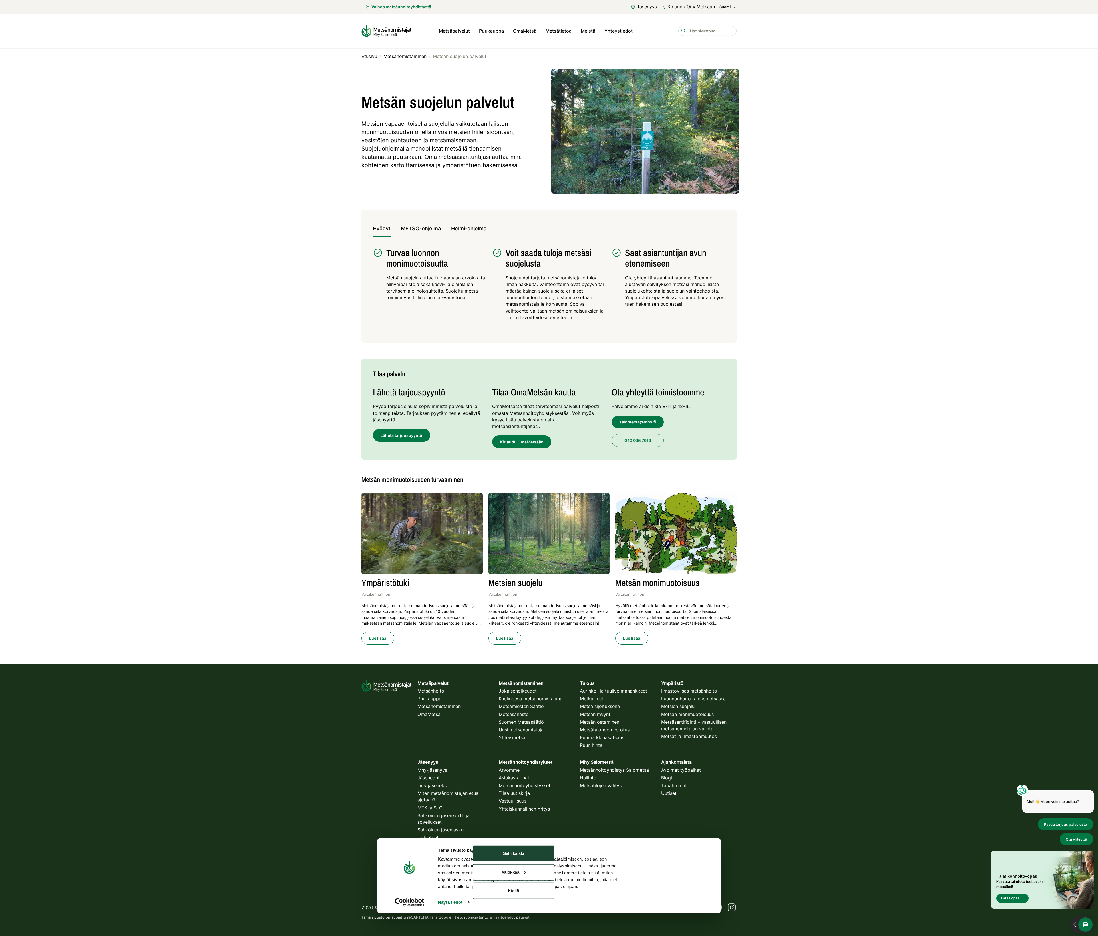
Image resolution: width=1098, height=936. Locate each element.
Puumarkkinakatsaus (602, 737)
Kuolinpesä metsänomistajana (530, 698)
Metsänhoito (430, 691)
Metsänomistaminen (439, 706)
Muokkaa (510, 871)
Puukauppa (491, 31)
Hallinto (588, 778)
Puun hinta (591, 745)
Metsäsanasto (514, 714)
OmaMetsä (524, 31)
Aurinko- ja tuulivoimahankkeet (613, 691)
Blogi (666, 778)
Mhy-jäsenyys (432, 770)
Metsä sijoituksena (600, 706)
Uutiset (669, 793)
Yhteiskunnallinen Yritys (524, 809)
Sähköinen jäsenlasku (440, 830)
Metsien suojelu (678, 706)
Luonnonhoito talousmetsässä (693, 698)
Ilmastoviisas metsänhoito (689, 691)
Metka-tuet (592, 698)
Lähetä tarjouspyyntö (401, 435)
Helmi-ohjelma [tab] (468, 228)
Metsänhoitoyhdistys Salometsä (614, 770)
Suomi (725, 7)
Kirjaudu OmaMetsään (691, 6)
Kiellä (513, 890)
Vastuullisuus (512, 801)
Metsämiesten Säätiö (521, 706)
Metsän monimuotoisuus (687, 714)
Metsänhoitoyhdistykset (524, 785)
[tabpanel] (549, 287)
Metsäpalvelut (454, 31)
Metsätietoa (559, 31)
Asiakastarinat (514, 778)
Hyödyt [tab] (382, 228)
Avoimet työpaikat (681, 770)
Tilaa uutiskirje (514, 793)
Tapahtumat (674, 785)
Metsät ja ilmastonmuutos (689, 736)
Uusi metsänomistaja (521, 730)
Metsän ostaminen (599, 722)
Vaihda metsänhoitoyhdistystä (401, 6)
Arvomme (509, 770)
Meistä (588, 31)
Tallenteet (428, 837)
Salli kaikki (513, 853)
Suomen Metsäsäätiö (521, 722)
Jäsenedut (428, 778)
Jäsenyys (647, 6)
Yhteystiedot (618, 31)
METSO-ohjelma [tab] (421, 228)
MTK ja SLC (430, 808)
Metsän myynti (596, 714)
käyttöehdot (504, 917)
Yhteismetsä (512, 737)
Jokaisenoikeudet (518, 691)
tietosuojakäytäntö (471, 917)
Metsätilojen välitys (601, 785)
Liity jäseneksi (432, 785)
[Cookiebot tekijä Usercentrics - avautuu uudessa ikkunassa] (409, 902)
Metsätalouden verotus (605, 730)
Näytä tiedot (450, 902)
